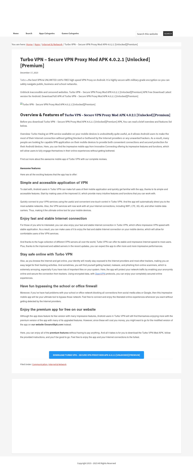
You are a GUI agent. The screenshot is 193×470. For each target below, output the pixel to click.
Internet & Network (57, 364)
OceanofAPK (92, 15)
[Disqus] (96, 415)
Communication (39, 364)
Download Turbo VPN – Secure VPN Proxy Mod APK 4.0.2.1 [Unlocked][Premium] (96, 355)
